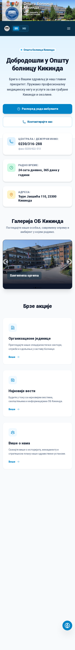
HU (24, 28)
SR (16, 28)
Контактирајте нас (39, 121)
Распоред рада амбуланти (40, 108)
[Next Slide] (69, 261)
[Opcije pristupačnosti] (67, 625)
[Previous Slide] (5, 261)
